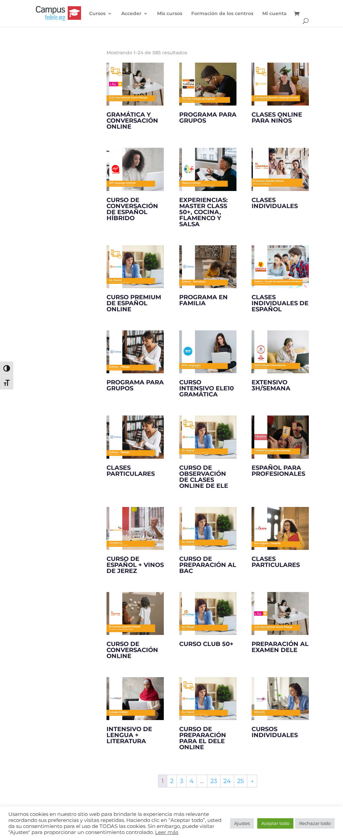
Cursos (97, 13)
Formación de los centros (222, 13)
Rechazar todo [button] (315, 823)
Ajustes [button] (242, 823)
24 (227, 781)
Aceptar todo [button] (275, 823)
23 (213, 781)
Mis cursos (169, 13)
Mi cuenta (274, 13)
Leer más (166, 832)
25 (240, 781)
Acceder (131, 13)
